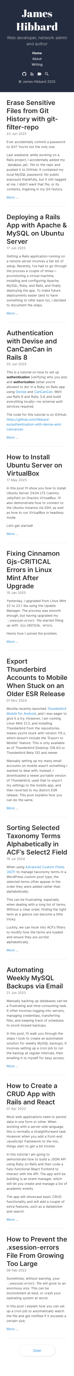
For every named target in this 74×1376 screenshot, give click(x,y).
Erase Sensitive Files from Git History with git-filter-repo (32, 115)
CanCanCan (43, 392)
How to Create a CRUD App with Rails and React (32, 1094)
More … (12, 197)
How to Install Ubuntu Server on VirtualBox (34, 465)
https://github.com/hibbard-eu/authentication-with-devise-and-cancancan (34, 424)
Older (37, 1350)
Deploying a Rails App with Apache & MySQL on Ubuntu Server (37, 229)
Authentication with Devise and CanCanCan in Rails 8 (32, 345)
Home (37, 53)
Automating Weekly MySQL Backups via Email (35, 978)
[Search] (46, 75)
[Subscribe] (32, 75)
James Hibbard (37, 20)
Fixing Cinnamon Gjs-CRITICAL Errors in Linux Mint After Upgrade (33, 569)
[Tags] (39, 75)
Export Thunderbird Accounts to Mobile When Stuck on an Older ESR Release (37, 677)
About (37, 59)
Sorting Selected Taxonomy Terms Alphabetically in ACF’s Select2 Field (37, 840)
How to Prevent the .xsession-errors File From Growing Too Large (37, 1251)
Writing (37, 64)
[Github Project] (24, 75)
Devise (21, 392)
